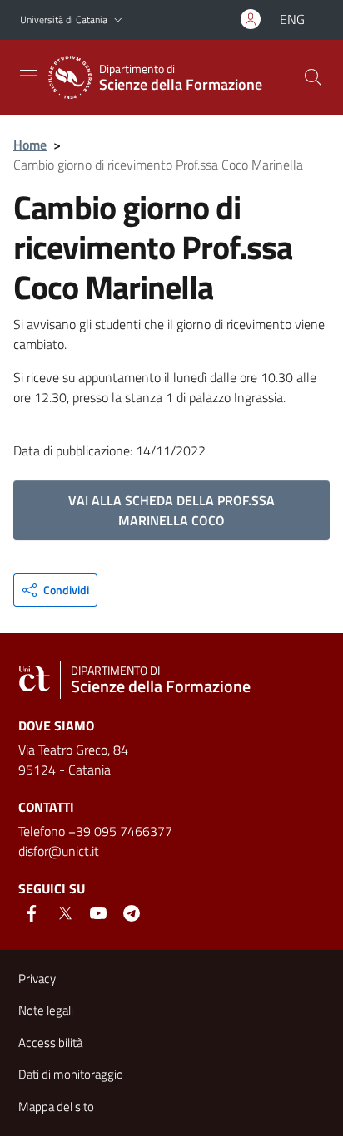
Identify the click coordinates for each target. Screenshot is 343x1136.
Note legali (45, 1010)
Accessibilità (50, 1042)
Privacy (37, 978)
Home (30, 145)
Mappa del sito (56, 1106)
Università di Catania (63, 19)
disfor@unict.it (58, 851)
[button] (118, 20)
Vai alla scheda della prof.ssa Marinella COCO (171, 510)
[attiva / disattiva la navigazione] (28, 76)
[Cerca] (313, 77)
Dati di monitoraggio (70, 1074)
